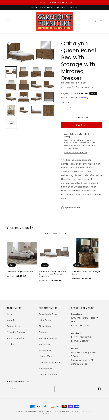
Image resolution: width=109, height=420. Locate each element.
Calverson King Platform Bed (20, 272)
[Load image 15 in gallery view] (36, 110)
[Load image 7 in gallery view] (36, 85)
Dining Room (45, 326)
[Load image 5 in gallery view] (11, 85)
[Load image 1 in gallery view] (11, 72)
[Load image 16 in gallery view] (48, 110)
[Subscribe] (51, 389)
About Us (11, 320)
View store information (75, 152)
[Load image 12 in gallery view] (48, 97)
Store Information (15, 338)
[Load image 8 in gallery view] (48, 85)
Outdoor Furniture (48, 374)
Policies (10, 344)
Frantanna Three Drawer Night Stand (86, 273)
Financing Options (16, 332)
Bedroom (43, 332)
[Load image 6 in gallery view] (23, 85)
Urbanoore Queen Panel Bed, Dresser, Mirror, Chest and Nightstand (53, 274)
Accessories (45, 350)
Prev (48, 233)
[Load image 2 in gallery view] (23, 72)
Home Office (45, 356)
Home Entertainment (49, 362)
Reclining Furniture (48, 338)
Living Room (45, 320)
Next (61, 233)
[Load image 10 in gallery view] (23, 97)
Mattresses (44, 344)
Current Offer (13, 326)
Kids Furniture (45, 368)
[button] (8, 22)
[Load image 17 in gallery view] (11, 123)
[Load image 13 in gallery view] (11, 110)
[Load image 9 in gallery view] (11, 97)
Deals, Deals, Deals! (48, 314)
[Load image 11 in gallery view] (36, 97)
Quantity (65, 102)
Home (9, 314)
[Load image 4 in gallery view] (48, 72)
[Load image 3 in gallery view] (36, 72)
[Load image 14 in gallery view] (23, 110)
